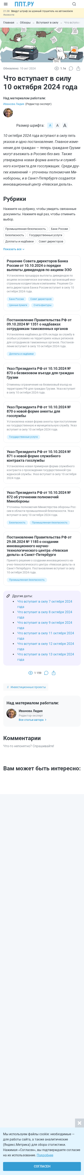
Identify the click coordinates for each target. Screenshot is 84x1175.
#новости (8, 14)
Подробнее (45, 1155)
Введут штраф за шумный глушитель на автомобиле (42, 11)
